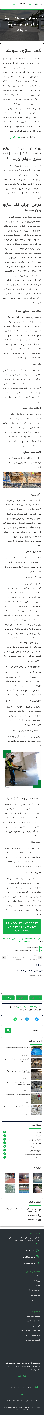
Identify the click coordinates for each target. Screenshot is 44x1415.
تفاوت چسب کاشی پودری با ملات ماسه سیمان (17, 1106)
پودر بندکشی (36, 1143)
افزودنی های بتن (34, 1139)
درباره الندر (36, 1276)
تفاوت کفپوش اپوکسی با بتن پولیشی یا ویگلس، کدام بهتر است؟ (18, 1083)
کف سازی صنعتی (33, 1321)
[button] (34, 1019)
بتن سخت (28, 950)
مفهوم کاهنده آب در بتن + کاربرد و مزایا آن (18, 1094)
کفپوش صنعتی (19, 950)
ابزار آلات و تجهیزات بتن (30, 1330)
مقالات (38, 1158)
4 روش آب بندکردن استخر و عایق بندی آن (18, 1047)
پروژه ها (37, 1281)
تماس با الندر (35, 1295)
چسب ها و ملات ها (33, 1335)
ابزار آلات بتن (36, 1136)
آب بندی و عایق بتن (32, 1340)
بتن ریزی (35, 950)
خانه (39, 1007)
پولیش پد (14, 137)
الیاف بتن (36, 1326)
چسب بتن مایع (35, 1147)
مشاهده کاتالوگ (34, 1290)
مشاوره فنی (35, 1300)
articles (33, 1007)
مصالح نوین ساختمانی (33, 1154)
